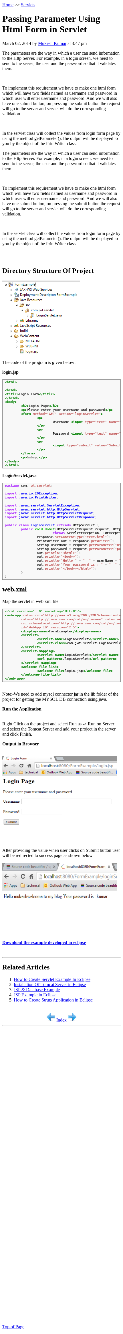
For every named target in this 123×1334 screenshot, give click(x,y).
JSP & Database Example (37, 989)
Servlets (28, 4)
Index (62, 1020)
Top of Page (13, 1326)
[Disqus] (61, 1099)
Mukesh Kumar (52, 43)
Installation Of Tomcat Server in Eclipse (50, 984)
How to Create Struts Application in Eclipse (53, 999)
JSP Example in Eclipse (35, 994)
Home (7, 4)
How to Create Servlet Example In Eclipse (52, 979)
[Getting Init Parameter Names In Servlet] (51, 1020)
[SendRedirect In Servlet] (72, 1020)
